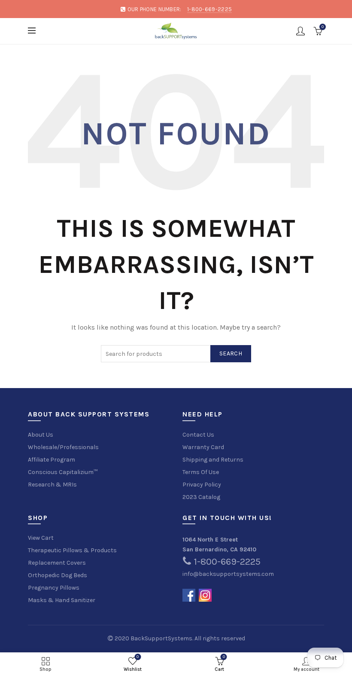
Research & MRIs (52, 484)
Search (230, 353)
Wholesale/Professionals (63, 447)
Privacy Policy (201, 484)
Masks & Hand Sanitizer (61, 600)
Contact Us (198, 434)
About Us (40, 434)
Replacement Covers (57, 562)
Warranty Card (203, 447)
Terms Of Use (200, 472)
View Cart (41, 537)
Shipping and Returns (212, 459)
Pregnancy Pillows (53, 587)
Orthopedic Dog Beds (57, 575)
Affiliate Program (51, 459)
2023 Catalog (201, 497)
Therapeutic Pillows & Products (72, 550)
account (300, 30)
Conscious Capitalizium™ (62, 472)
